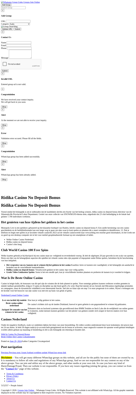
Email (3, 45)
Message (4, 58)
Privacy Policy (12, 376)
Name (3, 42)
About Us (10, 378)
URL (3, 21)
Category (5, 24)
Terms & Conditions (14, 374)
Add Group (6, 5)
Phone (3, 48)
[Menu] (6, 191)
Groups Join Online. (26, 390)
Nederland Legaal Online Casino (15, 295)
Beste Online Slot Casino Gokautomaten (18, 337)
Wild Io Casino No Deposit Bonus (15, 334)
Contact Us (11, 368)
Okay (4, 107)
